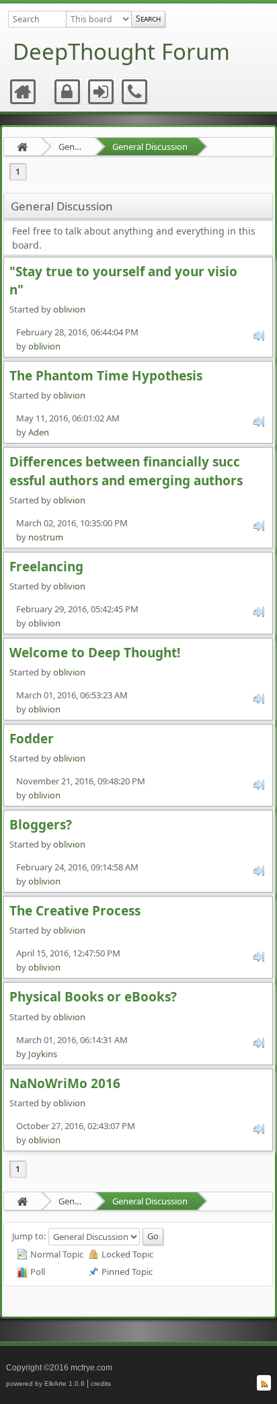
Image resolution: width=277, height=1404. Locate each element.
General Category (71, 146)
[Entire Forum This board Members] (98, 19)
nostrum (45, 537)
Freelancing (46, 566)
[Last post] (259, 335)
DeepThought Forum (121, 51)
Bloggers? (40, 824)
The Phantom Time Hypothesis (105, 375)
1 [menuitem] (17, 171)
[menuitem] (23, 92)
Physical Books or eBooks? (93, 996)
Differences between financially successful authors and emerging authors (126, 471)
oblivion (69, 309)
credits (101, 1383)
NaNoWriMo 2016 (64, 1083)
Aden (38, 432)
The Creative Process (75, 910)
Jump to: (29, 1236)
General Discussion (150, 146)
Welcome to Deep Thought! (94, 652)
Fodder (31, 738)
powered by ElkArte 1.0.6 (45, 1383)
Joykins (42, 1054)
